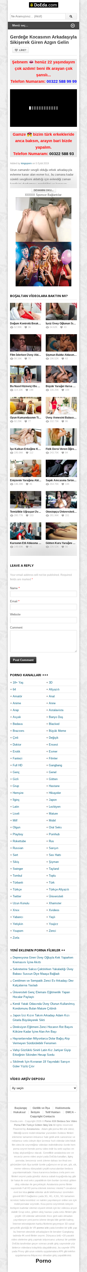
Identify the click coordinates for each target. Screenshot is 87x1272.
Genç (16, 772)
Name (14, 588)
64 (14, 689)
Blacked (54, 724)
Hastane (54, 786)
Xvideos (54, 910)
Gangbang (55, 765)
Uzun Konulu (21, 903)
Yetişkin (18, 924)
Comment (16, 627)
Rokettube (19, 841)
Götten (53, 779)
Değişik (53, 737)
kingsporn (26, 163)
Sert (15, 855)
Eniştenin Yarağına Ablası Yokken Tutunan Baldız (41, 480)
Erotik (16, 751)
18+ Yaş (18, 682)
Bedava (18, 724)
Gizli (16, 779)
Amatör (17, 696)
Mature (53, 813)
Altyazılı (54, 689)
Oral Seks (55, 827)
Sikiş (16, 862)
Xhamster (55, 903)
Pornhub (54, 834)
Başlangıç (20, 1108)
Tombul (17, 875)
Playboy (18, 834)
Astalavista (56, 710)
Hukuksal (19, 1112)
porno (31, 1192)
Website (15, 614)
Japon (53, 799)
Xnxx (16, 910)
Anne (52, 703)
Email (13, 601)
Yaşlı (52, 917)
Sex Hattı (55, 855)
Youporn (18, 930)
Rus (51, 841)
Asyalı (17, 717)
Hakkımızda (62, 1108)
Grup (16, 786)
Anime (17, 703)
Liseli (16, 813)
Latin (16, 806)
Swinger (18, 868)
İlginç (16, 799)
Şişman (54, 862)
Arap (16, 710)
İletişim (35, 1112)
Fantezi (17, 758)
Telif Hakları (52, 1112)
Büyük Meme (57, 730)
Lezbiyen (54, 806)
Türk (52, 882)
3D (50, 682)
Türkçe (17, 889)
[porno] (43, 219)
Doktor (17, 744)
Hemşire (18, 793)
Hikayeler (55, 793)
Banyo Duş (56, 717)
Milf (15, 820)
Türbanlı (18, 882)
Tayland (54, 868)
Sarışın (53, 848)
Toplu (52, 875)
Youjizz (53, 924)
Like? (22, 50)
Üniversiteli (56, 896)
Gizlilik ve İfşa (41, 1108)
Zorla (16, 937)
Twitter (17, 896)
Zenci (52, 930)
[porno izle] (43, 264)
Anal (52, 696)
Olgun (16, 827)
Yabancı (18, 917)
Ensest (53, 744)
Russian (18, 848)
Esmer (53, 751)
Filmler (53, 758)
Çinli (15, 737)
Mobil (52, 820)
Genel (52, 772)
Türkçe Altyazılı (59, 889)
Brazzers (18, 730)
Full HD (17, 765)
